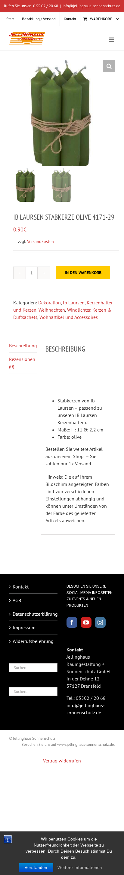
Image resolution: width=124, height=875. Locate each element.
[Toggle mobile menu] (112, 40)
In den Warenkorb (83, 272)
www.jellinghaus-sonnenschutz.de (85, 744)
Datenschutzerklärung (33, 614)
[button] (109, 66)
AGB (17, 600)
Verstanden (36, 867)
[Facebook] (72, 622)
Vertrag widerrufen (62, 761)
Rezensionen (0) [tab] (22, 362)
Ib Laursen (74, 303)
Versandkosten (40, 241)
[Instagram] (100, 622)
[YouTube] (86, 622)
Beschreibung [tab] (23, 345)
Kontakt (21, 587)
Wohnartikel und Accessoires (68, 317)
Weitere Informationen (79, 867)
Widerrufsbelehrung (33, 641)
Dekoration (49, 303)
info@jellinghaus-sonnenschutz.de (91, 5)
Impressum (24, 627)
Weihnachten (52, 310)
